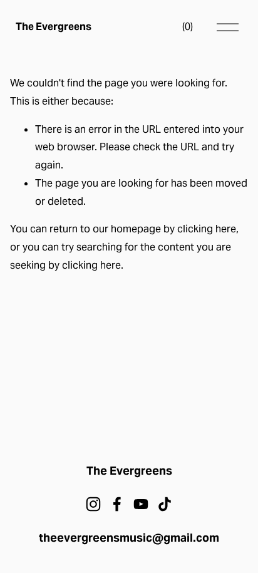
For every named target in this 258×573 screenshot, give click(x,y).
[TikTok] (164, 504)
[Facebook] (117, 504)
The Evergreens (53, 26)
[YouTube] (140, 504)
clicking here (206, 228)
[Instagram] (93, 504)
